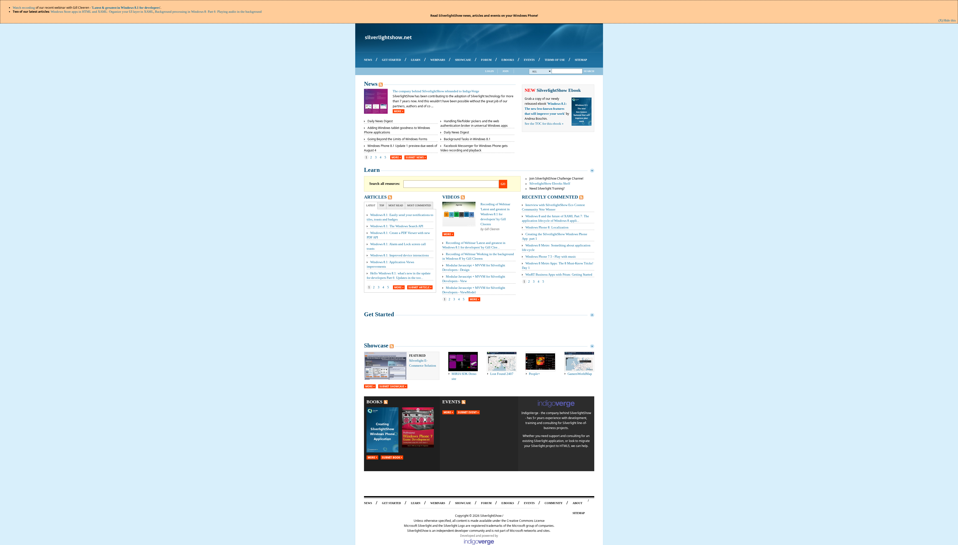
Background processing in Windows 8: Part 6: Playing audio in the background (208, 11)
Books (374, 401)
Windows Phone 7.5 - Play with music (550, 256)
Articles (375, 197)
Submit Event (467, 412)
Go (503, 184)
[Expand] (592, 314)
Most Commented (419, 205)
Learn (372, 170)
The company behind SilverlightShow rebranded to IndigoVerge (436, 91)
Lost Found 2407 (501, 374)
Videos (451, 197)
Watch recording (24, 7)
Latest (370, 205)
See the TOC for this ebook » (544, 123)
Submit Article (419, 287)
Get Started (379, 314)
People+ (534, 374)
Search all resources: (384, 184)
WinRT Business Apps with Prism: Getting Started (558, 274)
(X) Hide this (947, 20)
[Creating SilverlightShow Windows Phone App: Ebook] (382, 451)
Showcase (376, 345)
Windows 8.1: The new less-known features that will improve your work (546, 108)
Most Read (395, 205)
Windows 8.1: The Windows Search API (396, 226)
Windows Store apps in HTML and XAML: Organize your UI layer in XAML (102, 11)
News (370, 84)
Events (451, 401)
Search (589, 71)
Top (381, 205)
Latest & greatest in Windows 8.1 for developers (126, 7)
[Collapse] (592, 170)
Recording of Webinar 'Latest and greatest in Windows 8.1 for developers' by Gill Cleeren (495, 214)
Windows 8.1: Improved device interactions (399, 255)
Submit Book (391, 457)
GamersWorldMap (580, 374)
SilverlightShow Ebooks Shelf (549, 183)
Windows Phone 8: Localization (547, 227)
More (397, 111)
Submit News (415, 157)
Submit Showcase (391, 386)
